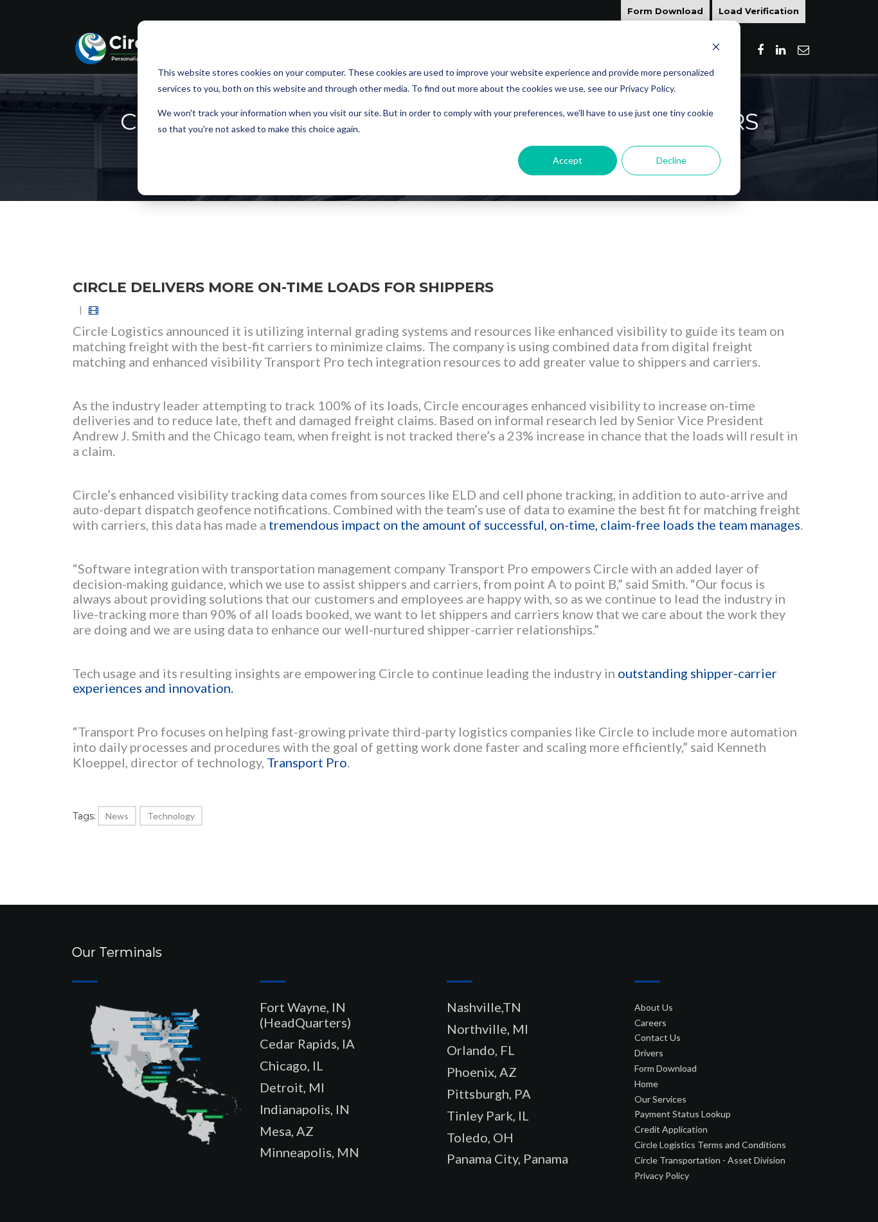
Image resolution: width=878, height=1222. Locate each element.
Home (646, 1083)
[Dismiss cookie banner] (716, 48)
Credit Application (671, 1129)
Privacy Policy (661, 1175)
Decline (671, 160)
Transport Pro (307, 762)
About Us (653, 1007)
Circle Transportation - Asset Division (709, 1160)
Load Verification (759, 11)
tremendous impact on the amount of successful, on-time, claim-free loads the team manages (534, 524)
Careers (650, 1022)
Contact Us (657, 1037)
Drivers (648, 1052)
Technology (171, 815)
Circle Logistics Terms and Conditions (710, 1144)
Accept (567, 160)
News (117, 815)
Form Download (665, 11)
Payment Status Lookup (682, 1113)
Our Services (660, 1099)
